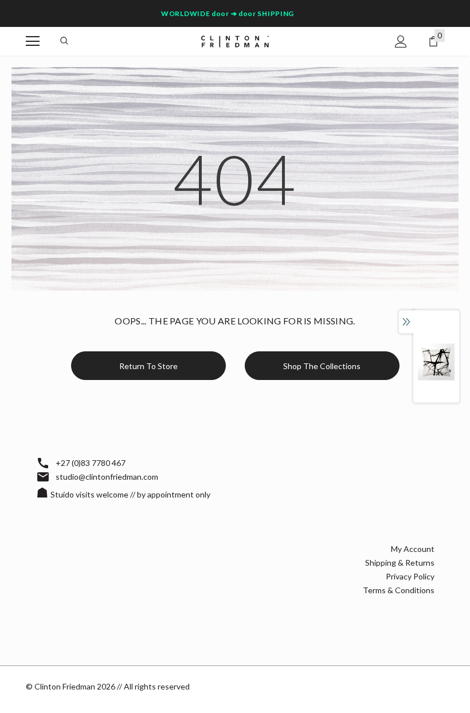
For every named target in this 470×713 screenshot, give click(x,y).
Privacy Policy (410, 576)
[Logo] (235, 40)
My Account (412, 549)
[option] (436, 362)
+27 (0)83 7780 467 (91, 463)
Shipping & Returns (399, 562)
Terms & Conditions (398, 590)
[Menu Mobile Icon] (33, 41)
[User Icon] (401, 42)
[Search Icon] (64, 41)
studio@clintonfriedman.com (107, 476)
